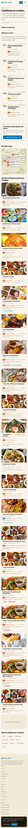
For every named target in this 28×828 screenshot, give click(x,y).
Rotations (3, 791)
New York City (4, 774)
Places (2, 789)
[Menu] (25, 2)
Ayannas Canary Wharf (10, 355)
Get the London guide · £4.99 (13, 137)
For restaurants (5, 814)
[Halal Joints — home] (6, 2)
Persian (18, 739)
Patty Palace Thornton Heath (12, 649)
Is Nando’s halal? (5, 809)
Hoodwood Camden (9, 464)
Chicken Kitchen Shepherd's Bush (14, 541)
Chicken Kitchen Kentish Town (13, 704)
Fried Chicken (20, 743)
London (3, 7)
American (12, 743)
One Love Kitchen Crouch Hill (12, 514)
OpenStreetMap (18, 173)
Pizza (4, 746)
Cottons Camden (8, 276)
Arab (4, 736)
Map (2, 787)
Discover (3, 784)
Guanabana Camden (6, 435)
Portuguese (10, 736)
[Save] (24, 184)
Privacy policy (14, 821)
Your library (4, 796)
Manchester (4, 776)
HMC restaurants (5, 807)
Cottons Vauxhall (8, 567)
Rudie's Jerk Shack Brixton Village (14, 620)
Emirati (12, 739)
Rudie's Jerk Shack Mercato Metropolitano (12, 675)
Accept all (14, 824)
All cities (3, 778)
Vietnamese (5, 739)
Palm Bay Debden (8, 329)
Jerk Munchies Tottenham (11, 301)
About (2, 802)
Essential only (7, 824)
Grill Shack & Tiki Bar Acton (12, 224)
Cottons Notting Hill (9, 490)
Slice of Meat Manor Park (11, 198)
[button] (18, 155)
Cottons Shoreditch (9, 410)
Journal (3, 794)
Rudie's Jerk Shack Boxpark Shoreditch (12, 592)
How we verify (4, 812)
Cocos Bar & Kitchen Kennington (13, 384)
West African (18, 736)
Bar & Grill (5, 743)
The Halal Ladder (5, 805)
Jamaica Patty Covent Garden (13, 248)
